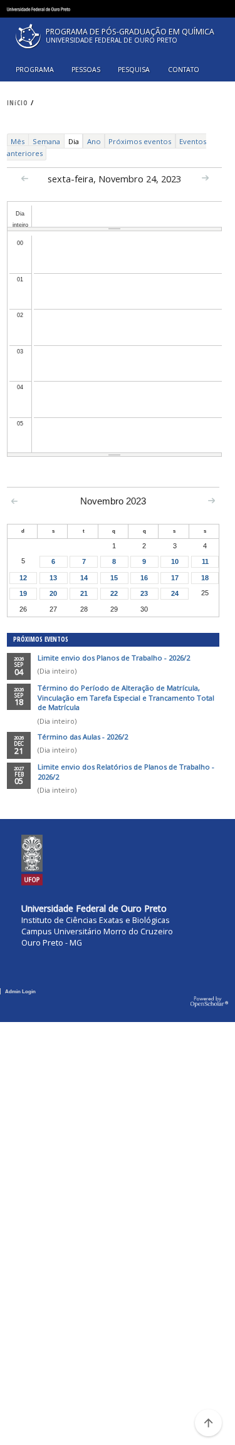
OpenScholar (209, 1002)
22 (114, 593)
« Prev (24, 178)
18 (205, 578)
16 (144, 578)
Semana (46, 141)
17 (175, 578)
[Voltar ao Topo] (208, 1422)
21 (84, 593)
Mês (17, 141)
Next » (205, 177)
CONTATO (183, 69)
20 (53, 593)
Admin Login (20, 991)
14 (84, 578)
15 (114, 578)
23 (144, 593)
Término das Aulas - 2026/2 (83, 736)
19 (23, 593)
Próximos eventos (139, 141)
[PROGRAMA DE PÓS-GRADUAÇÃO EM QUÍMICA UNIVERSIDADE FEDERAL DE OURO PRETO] (117, 51)
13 (53, 578)
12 (23, 578)
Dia (75, 142)
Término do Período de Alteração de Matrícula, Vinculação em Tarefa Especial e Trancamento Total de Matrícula (126, 697)
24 (175, 593)
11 (205, 561)
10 (175, 561)
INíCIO (17, 102)
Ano (94, 141)
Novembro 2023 (113, 501)
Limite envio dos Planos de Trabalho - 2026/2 (114, 657)
